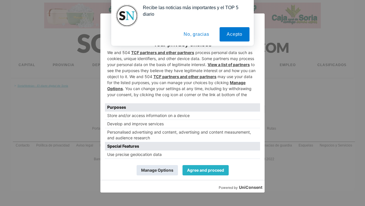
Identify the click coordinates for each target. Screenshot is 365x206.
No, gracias (196, 34)
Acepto (234, 34)
